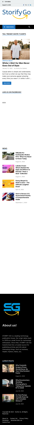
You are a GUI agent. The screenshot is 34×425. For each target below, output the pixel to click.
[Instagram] (28, 5)
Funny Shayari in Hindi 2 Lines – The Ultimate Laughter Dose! (22, 183)
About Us (5, 418)
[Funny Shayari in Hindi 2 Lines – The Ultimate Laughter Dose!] (8, 181)
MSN (4, 103)
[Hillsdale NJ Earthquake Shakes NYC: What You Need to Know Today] (8, 153)
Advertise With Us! (16, 420)
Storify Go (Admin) (21, 68)
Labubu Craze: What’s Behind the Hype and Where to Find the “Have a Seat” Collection (23, 169)
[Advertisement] (17, 126)
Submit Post (6, 422)
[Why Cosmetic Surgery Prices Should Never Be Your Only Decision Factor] (8, 365)
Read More (6, 83)
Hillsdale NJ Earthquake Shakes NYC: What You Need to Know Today (23, 155)
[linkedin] (30, 5)
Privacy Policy (24, 418)
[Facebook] (24, 5)
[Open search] (29, 27)
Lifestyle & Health (7, 61)
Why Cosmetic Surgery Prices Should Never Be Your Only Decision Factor (23, 369)
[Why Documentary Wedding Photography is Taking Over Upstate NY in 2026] (8, 380)
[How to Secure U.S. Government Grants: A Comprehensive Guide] (8, 194)
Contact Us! (13, 418)
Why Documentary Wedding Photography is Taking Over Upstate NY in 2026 (23, 384)
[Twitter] (26, 5)
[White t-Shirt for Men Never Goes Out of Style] (17, 49)
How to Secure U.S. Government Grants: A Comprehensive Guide (23, 196)
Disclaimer (5, 420)
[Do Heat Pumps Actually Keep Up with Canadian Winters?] (8, 395)
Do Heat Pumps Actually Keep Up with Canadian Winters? (22, 398)
